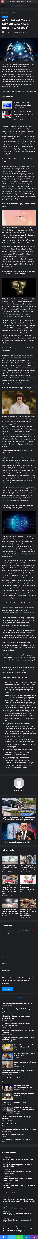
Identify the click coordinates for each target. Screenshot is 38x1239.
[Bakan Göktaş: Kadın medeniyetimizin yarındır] (7, 1087)
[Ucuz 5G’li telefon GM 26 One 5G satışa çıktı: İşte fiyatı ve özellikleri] (7, 114)
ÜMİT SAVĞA (8, 32)
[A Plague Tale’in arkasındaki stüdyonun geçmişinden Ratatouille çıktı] (28, 903)
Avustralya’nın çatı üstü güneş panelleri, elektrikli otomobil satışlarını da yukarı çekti (9, 889)
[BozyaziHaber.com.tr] (19, 6)
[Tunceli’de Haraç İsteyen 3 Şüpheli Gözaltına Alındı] (7, 1047)
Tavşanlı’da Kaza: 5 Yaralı (11, 1124)
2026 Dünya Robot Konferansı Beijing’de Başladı (9, 867)
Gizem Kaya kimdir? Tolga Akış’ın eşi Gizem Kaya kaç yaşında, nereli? (17, 1072)
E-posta (4, 963)
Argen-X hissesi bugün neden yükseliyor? (16, 1139)
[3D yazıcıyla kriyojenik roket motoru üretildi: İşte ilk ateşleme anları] (10, 903)
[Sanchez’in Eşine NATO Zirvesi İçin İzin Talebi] (7, 1056)
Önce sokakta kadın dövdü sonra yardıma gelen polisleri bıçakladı (24, 1109)
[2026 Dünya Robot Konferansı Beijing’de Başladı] (10, 859)
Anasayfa (6, 12)
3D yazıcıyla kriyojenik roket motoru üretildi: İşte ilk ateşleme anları (10, 911)
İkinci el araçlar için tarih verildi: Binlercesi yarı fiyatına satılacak (28, 867)
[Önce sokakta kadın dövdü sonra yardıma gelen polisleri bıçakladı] (7, 1110)
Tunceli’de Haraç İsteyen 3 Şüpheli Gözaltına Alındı (23, 1046)
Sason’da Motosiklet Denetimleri (14, 1102)
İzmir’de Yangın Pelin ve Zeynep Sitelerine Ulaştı (19, 1129)
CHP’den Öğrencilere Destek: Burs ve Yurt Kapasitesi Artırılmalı (16, 1024)
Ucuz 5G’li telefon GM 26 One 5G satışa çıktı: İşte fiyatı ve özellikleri (24, 114)
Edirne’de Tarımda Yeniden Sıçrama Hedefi (17, 1004)
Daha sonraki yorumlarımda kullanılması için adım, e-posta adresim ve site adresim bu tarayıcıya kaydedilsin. (18, 980)
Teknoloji (13, 12)
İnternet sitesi (6, 970)
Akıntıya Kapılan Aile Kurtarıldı (13, 1134)
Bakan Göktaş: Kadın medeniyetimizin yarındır (23, 1086)
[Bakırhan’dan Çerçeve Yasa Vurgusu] (7, 1096)
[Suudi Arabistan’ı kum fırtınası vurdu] (7, 1064)
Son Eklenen (19, 997)
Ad (3, 956)
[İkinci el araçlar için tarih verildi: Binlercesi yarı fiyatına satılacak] (28, 859)
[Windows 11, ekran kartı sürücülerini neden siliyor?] (7, 105)
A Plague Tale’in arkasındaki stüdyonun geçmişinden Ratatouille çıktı (28, 912)
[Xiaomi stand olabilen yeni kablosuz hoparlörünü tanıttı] (28, 879)
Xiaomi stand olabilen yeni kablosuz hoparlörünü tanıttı (28, 888)
